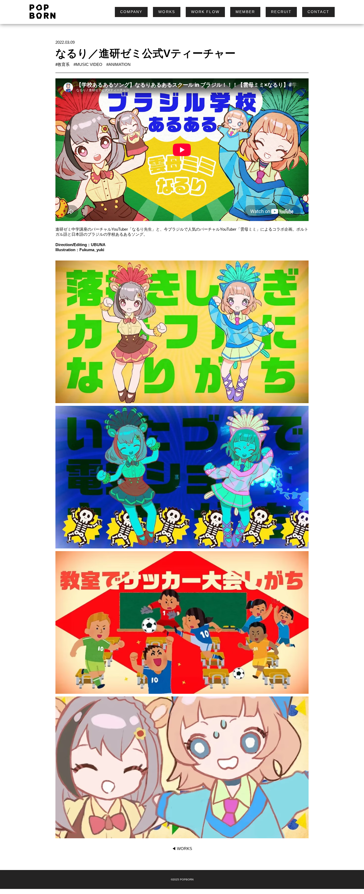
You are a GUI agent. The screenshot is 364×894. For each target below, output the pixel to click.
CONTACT (318, 12)
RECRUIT (281, 12)
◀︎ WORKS (182, 848)
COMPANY (131, 12)
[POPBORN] (40, 12)
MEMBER (245, 12)
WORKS (166, 12)
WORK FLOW (205, 12)
